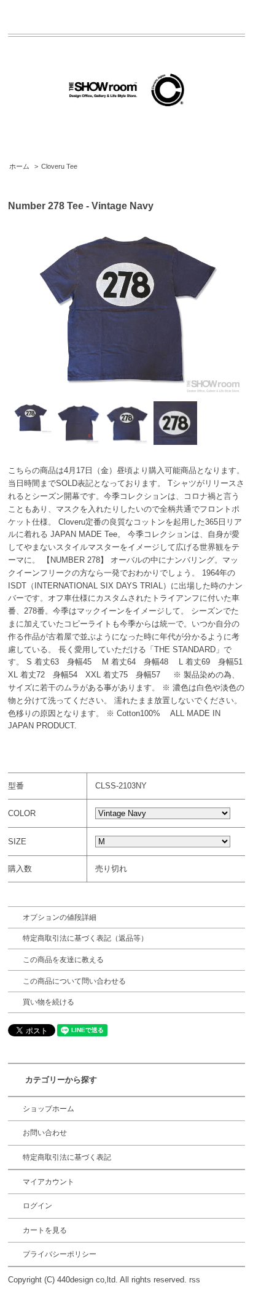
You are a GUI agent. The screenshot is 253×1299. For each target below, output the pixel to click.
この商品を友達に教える (63, 959)
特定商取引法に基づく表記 (67, 1157)
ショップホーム (48, 1108)
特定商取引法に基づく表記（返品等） (85, 938)
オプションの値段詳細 (59, 917)
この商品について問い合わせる (74, 981)
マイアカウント (48, 1182)
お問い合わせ (45, 1132)
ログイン (37, 1205)
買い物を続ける (48, 1002)
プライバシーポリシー (59, 1254)
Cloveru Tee (59, 166)
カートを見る (45, 1230)
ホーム (19, 166)
